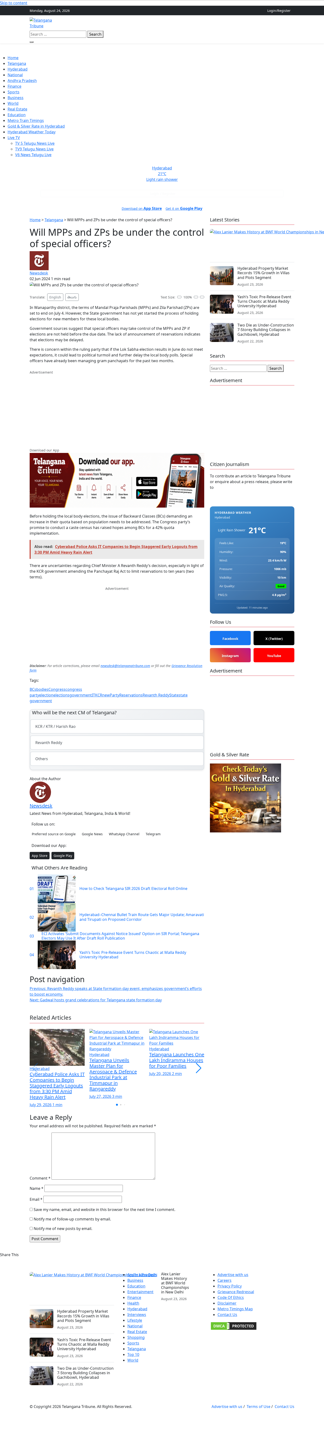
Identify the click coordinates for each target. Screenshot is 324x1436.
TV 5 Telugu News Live (35, 143)
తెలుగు (72, 297)
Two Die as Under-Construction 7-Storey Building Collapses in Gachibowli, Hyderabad (265, 329)
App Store (39, 855)
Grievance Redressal (236, 1291)
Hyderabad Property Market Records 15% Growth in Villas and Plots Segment (263, 273)
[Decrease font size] (179, 297)
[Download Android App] (292, 20)
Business (15, 97)
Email (36, 1199)
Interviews (136, 1314)
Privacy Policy (230, 1286)
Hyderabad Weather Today (32, 131)
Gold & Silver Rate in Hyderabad (36, 126)
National (15, 74)
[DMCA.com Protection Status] (233, 1325)
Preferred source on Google (54, 834)
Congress (56, 689)
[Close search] (31, 42)
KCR (98, 695)
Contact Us (227, 1314)
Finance (227, 23)
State (174, 695)
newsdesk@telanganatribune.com (125, 665)
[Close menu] (3, 52)
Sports (13, 92)
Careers (224, 1280)
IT (93, 695)
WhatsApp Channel (124, 834)
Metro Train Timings (26, 120)
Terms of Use (258, 1406)
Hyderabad (150, 23)
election (46, 695)
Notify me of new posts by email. (63, 1228)
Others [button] (243, 23)
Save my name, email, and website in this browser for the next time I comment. (104, 1209)
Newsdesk (39, 273)
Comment (40, 1178)
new (106, 695)
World (13, 103)
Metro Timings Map (235, 1308)
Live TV (14, 137)
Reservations (131, 695)
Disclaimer (227, 1303)
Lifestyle (134, 1320)
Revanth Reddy (156, 695)
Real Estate (206, 23)
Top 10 (133, 1354)
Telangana (126, 23)
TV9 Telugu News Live (34, 149)
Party (114, 695)
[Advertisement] (117, 408)
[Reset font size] (202, 297)
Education (17, 114)
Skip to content (13, 2)
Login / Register (163, 193)
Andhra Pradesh (178, 23)
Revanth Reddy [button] (48, 742)
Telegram (153, 834)
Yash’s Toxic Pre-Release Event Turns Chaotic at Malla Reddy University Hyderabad (264, 301)
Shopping (136, 1337)
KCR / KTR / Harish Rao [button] (55, 726)
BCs (33, 689)
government (80, 695)
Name (36, 1188)
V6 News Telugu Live (33, 154)
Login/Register (279, 10)
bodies (42, 689)
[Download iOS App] (289, 20)
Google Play (63, 855)
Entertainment (140, 1291)
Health (133, 1303)
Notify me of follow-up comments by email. (72, 1219)
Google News (92, 834)
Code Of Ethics (231, 1297)
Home (108, 23)
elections (61, 695)
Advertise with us (233, 1274)
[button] (198, 1068)
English (55, 297)
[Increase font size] (196, 297)
